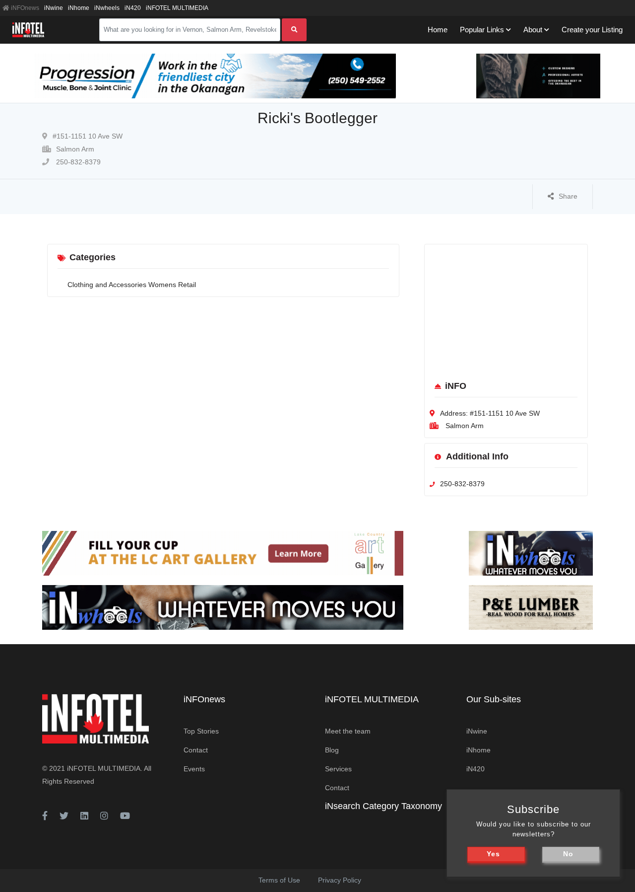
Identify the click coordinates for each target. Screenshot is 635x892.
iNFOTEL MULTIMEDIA (177, 7)
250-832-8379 (77, 162)
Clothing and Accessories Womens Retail (131, 285)
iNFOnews (24, 7)
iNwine (53, 7)
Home (437, 29)
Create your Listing (592, 29)
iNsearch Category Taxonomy (383, 806)
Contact (196, 750)
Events (194, 769)
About (532, 29)
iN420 (133, 7)
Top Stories (201, 731)
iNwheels (107, 7)
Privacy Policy (339, 880)
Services (338, 769)
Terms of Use (279, 880)
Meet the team (348, 731)
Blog (332, 750)
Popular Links (482, 29)
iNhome (78, 7)
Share (568, 196)
